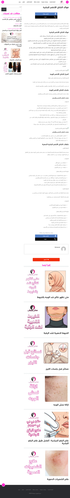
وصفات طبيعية (45, 2)
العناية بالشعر (29, 2)
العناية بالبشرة (52, 2)
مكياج (24, 2)
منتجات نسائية (37, 2)
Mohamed (57, 247)
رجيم (20, 2)
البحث (20, 6)
